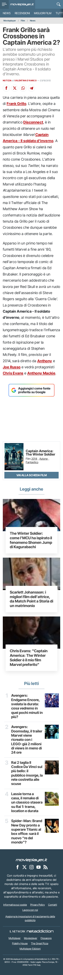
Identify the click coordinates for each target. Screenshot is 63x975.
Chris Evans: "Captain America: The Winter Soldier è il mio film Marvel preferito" (29, 658)
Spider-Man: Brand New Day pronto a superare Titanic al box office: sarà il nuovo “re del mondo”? (26, 831)
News (6, 13)
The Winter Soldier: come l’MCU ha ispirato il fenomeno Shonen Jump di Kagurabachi (31, 540)
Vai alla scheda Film (31, 475)
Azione (43, 458)
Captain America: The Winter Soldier (40, 452)
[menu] (4, 4)
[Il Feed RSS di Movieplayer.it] (45, 867)
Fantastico (32, 462)
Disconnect (33, 122)
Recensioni (22, 13)
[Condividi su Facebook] (6, 88)
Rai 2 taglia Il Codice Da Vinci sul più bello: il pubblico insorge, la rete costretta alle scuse (27, 773)
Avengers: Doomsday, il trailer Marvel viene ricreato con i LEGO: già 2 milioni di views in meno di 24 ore (26, 739)
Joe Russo (12, 367)
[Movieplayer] (31, 860)
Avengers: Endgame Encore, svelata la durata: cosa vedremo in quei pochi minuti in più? (27, 706)
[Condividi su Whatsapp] (23, 88)
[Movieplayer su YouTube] (38, 867)
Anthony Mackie (41, 373)
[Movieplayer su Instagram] (31, 867)
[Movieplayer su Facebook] (17, 867)
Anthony (44, 361)
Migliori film (42, 13)
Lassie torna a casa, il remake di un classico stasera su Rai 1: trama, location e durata (27, 802)
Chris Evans (13, 373)
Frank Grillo (16, 103)
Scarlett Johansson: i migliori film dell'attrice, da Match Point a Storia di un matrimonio (31, 599)
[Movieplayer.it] (22, 4)
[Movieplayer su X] (24, 867)
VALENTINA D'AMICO (25, 80)
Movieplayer (10, 20)
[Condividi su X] (14, 88)
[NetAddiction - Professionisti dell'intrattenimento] (40, 931)
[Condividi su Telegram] (31, 88)
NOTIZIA (7, 80)
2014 (34, 458)
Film (23, 20)
